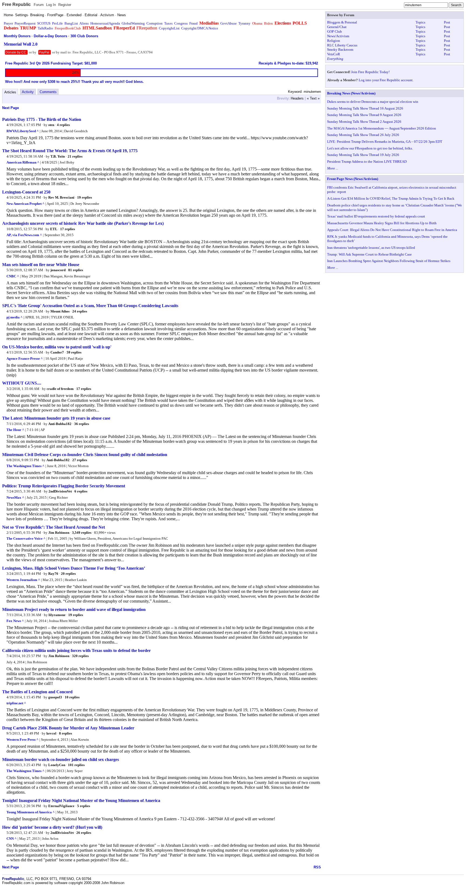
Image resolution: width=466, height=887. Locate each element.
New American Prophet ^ (25, 204)
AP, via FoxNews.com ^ (24, 235)
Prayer (8, 23)
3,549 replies (81, 533)
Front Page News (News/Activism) (352, 179)
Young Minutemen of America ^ (30, 812)
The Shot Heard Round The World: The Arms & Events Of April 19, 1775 (70, 150)
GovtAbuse (228, 23)
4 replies (63, 125)
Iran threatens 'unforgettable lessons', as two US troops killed (371, 248)
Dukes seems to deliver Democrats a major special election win (372, 102)
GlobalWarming (133, 23)
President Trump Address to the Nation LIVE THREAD (367, 161)
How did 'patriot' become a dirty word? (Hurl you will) (52, 827)
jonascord (58, 270)
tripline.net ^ (16, 703)
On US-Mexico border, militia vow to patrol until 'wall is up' (56, 347)
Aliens (84, 23)
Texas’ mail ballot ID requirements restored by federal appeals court (376, 216)
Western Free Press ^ (22, 740)
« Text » (313, 98)
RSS (317, 867)
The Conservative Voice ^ (26, 538)
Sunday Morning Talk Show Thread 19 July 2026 (363, 155)
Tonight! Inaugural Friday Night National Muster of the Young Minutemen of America (81, 800)
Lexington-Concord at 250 (26, 192)
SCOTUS (43, 23)
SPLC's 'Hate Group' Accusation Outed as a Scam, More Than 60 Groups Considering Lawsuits (90, 305)
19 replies (84, 197)
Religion (333, 41)
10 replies (72, 697)
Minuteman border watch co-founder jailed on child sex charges (60, 759)
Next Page (10, 108)
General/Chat (337, 27)
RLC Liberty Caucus (342, 45)
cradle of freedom (60, 389)
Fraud (193, 23)
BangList (71, 23)
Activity (28, 92)
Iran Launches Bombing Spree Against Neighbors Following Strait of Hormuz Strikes (388, 261)
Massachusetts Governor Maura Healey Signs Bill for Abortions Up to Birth (382, 223)
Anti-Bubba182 (59, 424)
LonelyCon (56, 765)
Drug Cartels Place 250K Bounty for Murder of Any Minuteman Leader (68, 728)
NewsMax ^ (15, 497)
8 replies (65, 733)
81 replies (75, 270)
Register (64, 5)
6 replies (80, 491)
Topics (420, 22)
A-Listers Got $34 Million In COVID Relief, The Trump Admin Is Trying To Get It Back (390, 198)
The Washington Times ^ (25, 466)
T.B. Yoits (57, 156)
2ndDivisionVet (60, 491)
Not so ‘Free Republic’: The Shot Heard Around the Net (53, 527)
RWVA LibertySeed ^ (22, 131)
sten (51, 125)
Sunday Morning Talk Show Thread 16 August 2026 (365, 108)
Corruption (154, 23)
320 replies (80, 656)
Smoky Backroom (340, 49)
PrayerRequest (25, 23)
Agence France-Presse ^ (24, 358)
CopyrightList (169, 28)
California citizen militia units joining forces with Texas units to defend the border (76, 650)
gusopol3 (55, 697)
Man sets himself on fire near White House (40, 264)
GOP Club (334, 31)
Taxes (168, 23)
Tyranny (244, 23)
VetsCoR (333, 54)
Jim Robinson (58, 533)
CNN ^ (11, 839)
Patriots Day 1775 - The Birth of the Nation (41, 119)
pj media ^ (14, 317)
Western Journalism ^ (23, 580)
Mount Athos (60, 311)
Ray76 (53, 574)
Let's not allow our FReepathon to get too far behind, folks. (370, 148)
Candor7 (57, 352)
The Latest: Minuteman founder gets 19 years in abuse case (56, 418)
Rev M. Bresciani (61, 197)
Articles (10, 92)
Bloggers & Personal (342, 22)
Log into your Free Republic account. (386, 80)
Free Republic (16, 4)
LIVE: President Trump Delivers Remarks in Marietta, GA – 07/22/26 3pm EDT (384, 142)
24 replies (79, 311)
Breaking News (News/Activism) (351, 93)
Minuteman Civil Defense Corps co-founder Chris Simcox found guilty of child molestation (84, 454)
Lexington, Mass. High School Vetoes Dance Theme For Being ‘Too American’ (73, 568)
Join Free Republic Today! (370, 72)
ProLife (57, 23)
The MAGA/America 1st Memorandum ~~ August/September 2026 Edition (381, 128)
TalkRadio (45, 28)
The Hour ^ (15, 430)
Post (447, 22)
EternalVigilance (61, 806)
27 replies (79, 460)
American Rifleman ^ (22, 162)
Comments (48, 92)
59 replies (74, 352)
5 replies (83, 806)
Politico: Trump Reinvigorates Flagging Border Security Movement (63, 486)
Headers (297, 98)
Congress (181, 23)
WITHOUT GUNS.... (21, 383)
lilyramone (57, 615)
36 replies (81, 424)
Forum (39, 5)
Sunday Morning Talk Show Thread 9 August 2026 (364, 115)
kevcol (51, 733)
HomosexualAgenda (105, 23)
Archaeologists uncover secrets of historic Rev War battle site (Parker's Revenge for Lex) (83, 223)
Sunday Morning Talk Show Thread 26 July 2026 (363, 135)
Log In (51, 5)
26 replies (83, 833)
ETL (53, 229)
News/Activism (338, 36)
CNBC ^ (12, 276)
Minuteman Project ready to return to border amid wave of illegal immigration (74, 609)
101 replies (76, 765)
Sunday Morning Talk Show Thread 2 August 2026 (364, 122)
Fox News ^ (15, 621)
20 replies (68, 574)
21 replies (75, 156)
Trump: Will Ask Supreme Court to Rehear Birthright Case (369, 254)
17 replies (67, 229)
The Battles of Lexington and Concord (37, 691)
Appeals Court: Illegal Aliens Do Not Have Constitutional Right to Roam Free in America (392, 230)
